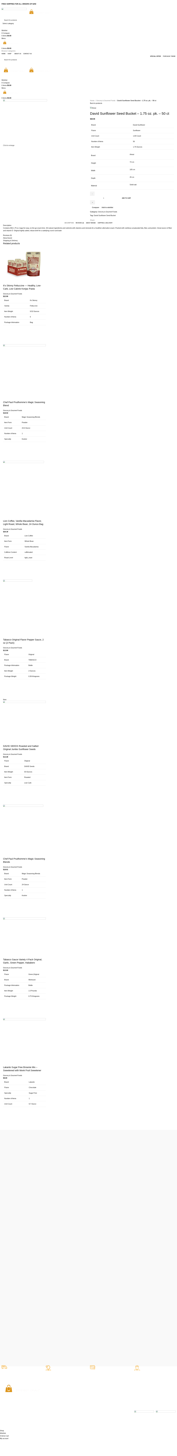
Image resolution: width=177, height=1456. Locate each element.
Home (92, 100)
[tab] (69, 223)
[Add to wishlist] (5, 331)
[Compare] (5, 281)
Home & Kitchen (51, 1394)
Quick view (5, 341)
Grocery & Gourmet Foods (106, 100)
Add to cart (126, 198)
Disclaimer (93, 1391)
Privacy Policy (94, 1387)
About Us (93, 1398)
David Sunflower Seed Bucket (105, 215)
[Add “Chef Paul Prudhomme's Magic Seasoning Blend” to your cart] (5, 453)
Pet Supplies (50, 1405)
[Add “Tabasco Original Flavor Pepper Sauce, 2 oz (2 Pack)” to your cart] (5, 690)
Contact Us (93, 1394)
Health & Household (52, 1391)
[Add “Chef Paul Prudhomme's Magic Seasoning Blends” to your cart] (5, 909)
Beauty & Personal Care (53, 1387)
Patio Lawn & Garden (53, 1401)
